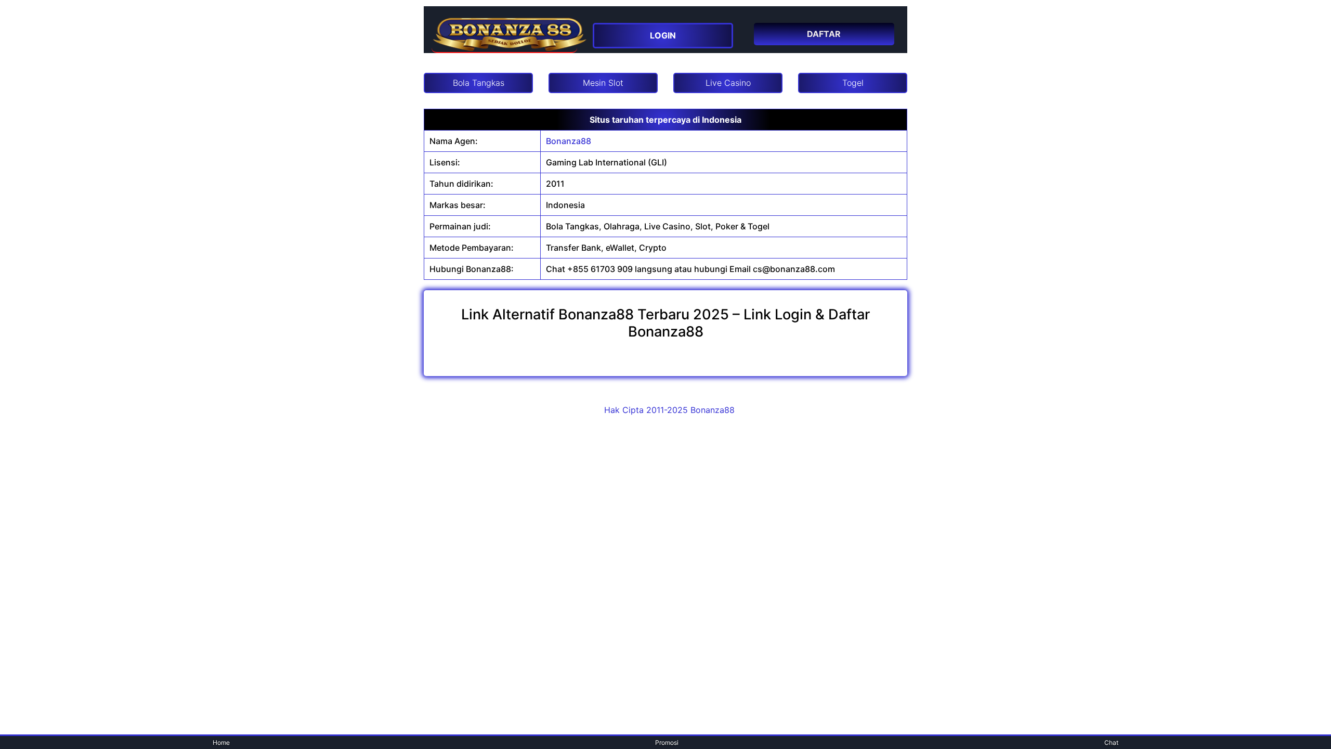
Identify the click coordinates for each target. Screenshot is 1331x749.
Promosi (666, 742)
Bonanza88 (568, 141)
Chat (1111, 742)
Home (221, 742)
